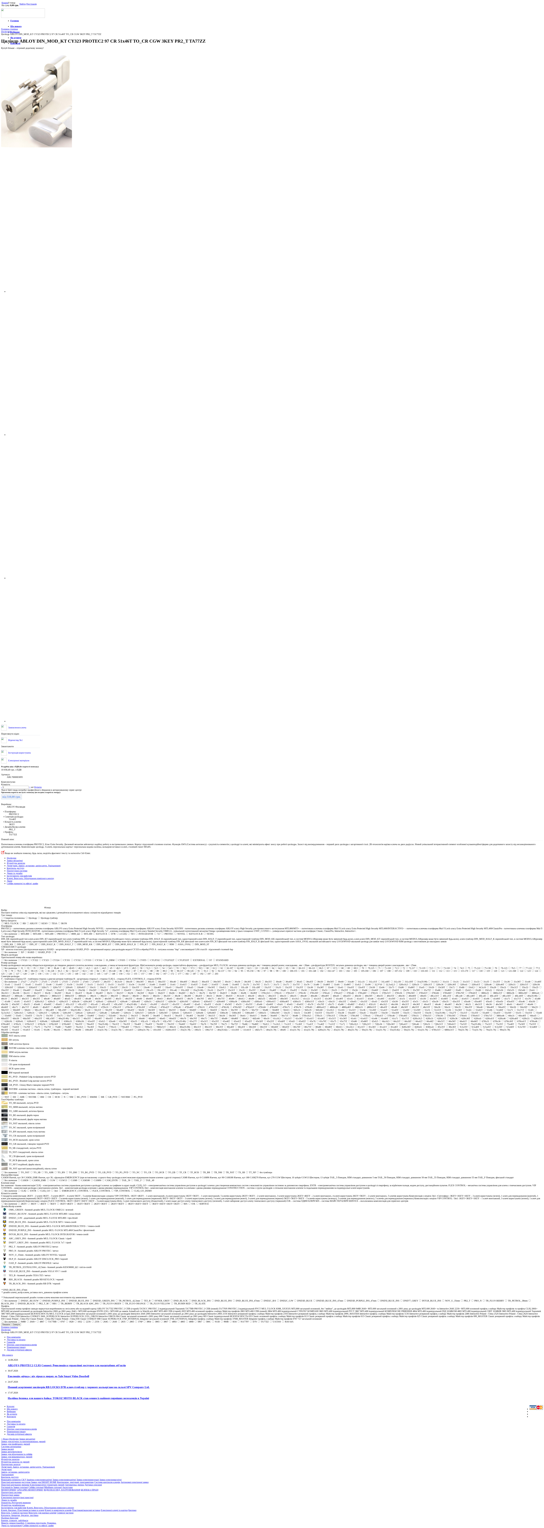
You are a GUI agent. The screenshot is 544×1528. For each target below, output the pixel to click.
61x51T (332, 1018)
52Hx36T (67, 1013)
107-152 (398, 971)
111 (433, 971)
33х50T (441, 987)
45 (111, 968)
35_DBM (110, 960)
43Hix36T (245, 1001)
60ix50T (27, 1018)
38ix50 (135, 996)
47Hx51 (201, 1007)
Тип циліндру (8, 936)
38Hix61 (82, 996)
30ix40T (183, 981)
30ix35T (162, 981)
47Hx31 (105, 1007)
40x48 (88, 998)
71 (379, 968)
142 (84, 974)
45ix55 (27, 1004)
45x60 (259, 1004)
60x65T (172, 1018)
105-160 (364, 971)
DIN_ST (33, 944)
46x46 (438, 1004)
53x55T (318, 1013)
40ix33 (283, 996)
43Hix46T (284, 1001)
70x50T (159, 1024)
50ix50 (513, 1007)
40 (64, 968)
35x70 (406, 990)
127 (17, 974)
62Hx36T (465, 1018)
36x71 (192, 993)
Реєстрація (31, 4)
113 (448, 971)
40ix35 (293, 996)
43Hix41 (258, 1001)
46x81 (36, 1007)
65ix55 (134, 1021)
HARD (31, 952)
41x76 (528, 998)
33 (28, 968)
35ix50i (81, 990)
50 (141, 968)
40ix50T (369, 996)
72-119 (422, 968)
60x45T (109, 1018)
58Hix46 (500, 1015)
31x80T (326, 984)
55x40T (485, 1013)
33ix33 (103, 987)
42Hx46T (135, 1001)
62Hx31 (429, 1018)
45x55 (239, 1004)
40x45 (67, 998)
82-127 (75, 971)
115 (455, 971)
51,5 (148, 968)
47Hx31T (116, 1007)
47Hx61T (250, 1007)
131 (47, 974)
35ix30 (493, 987)
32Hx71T (57, 987)
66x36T (408, 1021)
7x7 (159, 934)
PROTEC (168, 934)
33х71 (452, 987)
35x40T (272, 990)
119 (488, 971)
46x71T (25, 1007)
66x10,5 (385, 1021)
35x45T (293, 990)
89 (158, 971)
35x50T (314, 990)
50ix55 (535, 1007)
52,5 (156, 968)
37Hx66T (447, 993)
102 (321, 971)
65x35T (215, 1021)
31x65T (214, 984)
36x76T (212, 993)
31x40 (527, 981)
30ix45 (194, 981)
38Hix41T (5, 996)
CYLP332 (155, 960)
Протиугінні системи (17, 871)
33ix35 (125, 987)
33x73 (391, 987)
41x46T (380, 998)
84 (98, 971)
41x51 (402, 998)
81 (43, 971)
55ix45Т (373, 1013)
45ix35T (456, 1001)
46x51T (478, 1004)
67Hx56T (53, 1024)
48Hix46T (346, 1007)
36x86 (234, 993)
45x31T (164, 1004)
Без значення (11, 934)
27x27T (34, 981)
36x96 (243, 993)
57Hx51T (427, 1015)
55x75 (60, 1015)
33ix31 (93, 987)
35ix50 (71, 990)
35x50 (304, 990)
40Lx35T (447, 996)
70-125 (371, 968)
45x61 (280, 1004)
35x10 (210, 990)
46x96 (67, 1007)
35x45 (283, 990)
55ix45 (363, 1013)
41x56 (423, 998)
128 (25, 974)
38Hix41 (535, 993)
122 (521, 971)
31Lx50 (397, 981)
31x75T (296, 984)
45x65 (290, 1004)
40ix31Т (272, 996)
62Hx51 (526, 1018)
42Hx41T (111, 1001)
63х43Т (91, 1021)
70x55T (170, 1024)
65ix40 (112, 1021)
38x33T (167, 996)
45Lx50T (118, 1004)
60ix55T (38, 1018)
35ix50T (93, 990)
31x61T (183, 984)
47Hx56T (237, 1007)
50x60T (192, 1010)
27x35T (54, 981)
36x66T (182, 993)
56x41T (167, 1015)
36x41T (78, 993)
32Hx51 (512, 984)
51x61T (479, 1010)
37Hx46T (362, 993)
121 (502, 971)
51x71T (520, 1010)
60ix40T (522, 1015)
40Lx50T (506, 996)
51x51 (427, 1010)
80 (26, 971)
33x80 (401, 987)
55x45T (497, 1013)
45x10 (143, 1004)
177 (179, 974)
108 (389, 971)
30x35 (258, 981)
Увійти (22, 4)
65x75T (343, 1021)
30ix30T (140, 981)
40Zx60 (272, 998)
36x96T (253, 993)
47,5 (126, 968)
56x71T (284, 1015)
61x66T (384, 1018)
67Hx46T (5, 1024)
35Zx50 (499, 990)
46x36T (416, 1004)
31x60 (152, 984)
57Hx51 (415, 1015)
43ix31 (321, 1001)
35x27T (220, 990)
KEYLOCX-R (196, 934)
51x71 (510, 1010)
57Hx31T (330, 1015)
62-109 (240, 968)
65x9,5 (375, 1021)
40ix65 (423, 996)
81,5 (60, 971)
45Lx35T (82, 1004)
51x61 (469, 1010)
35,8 (41, 968)
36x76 (202, 993)
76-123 (504, 968)
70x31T (115, 1024)
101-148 (312, 971)
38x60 (219, 996)
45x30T (153, 1004)
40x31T (25, 998)
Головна (14, 21)
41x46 (370, 998)
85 (104, 971)
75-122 (477, 968)
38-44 (56, 968)
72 (404, 968)
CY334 (98, 960)
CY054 (132, 960)
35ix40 (16, 990)
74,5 (462, 968)
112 (440, 971)
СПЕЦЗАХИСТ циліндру (13, 947)
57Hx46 (391, 1015)
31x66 (225, 984)
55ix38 (341, 1013)
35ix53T (104, 990)
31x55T (121, 984)
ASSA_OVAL (184, 944)
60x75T (214, 1018)
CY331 (66, 960)
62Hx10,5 (417, 1018)
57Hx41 (367, 1015)
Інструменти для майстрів (19, 876)
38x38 (177, 996)
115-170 (464, 971)
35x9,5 (468, 990)
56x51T (211, 1015)
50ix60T (16, 1010)
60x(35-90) (64, 1018)
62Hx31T (441, 1018)
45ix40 (467, 1001)
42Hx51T (160, 1001)
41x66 (486, 998)
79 (12, 971)
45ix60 (37, 1004)
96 (258, 971)
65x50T (259, 1021)
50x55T (172, 1010)
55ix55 (406, 1013)
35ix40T (27, 990)
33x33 (278, 987)
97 (265, 971)
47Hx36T (141, 1007)
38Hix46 (18, 996)
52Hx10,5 (18, 1013)
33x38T (320, 987)
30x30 (237, 981)
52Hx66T (211, 1013)
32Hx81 (69, 987)
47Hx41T (165, 1007)
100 (284, 971)
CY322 (34, 960)
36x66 (172, 993)
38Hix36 (510, 993)
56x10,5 (123, 1015)
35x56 (355, 990)
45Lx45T (106, 1004)
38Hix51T (56, 996)
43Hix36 (233, 1001)
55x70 (39, 1015)
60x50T (120, 1018)
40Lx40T (470, 996)
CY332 (77, 960)
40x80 (231, 998)
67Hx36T (508, 1021)
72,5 (431, 968)
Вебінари (15, 32)
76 (496, 968)
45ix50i (4, 1004)
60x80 (224, 1018)
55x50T (508, 1013)
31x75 (286, 984)
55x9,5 (101, 1015)
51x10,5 (330, 1010)
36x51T (120, 993)
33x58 (372, 987)
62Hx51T (538, 1018)
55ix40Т (352, 1013)
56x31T (134, 1015)
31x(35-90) (422, 981)
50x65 (203, 1010)
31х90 (368, 984)
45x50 (218, 1004)
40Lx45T (494, 996)
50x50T (151, 1010)
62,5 (249, 968)
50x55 (162, 1010)
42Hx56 (172, 1001)
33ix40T (157, 987)
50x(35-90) (76, 1010)
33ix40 (146, 987)
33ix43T (179, 987)
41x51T (412, 998)
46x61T (519, 1004)
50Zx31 (296, 1010)
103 (340, 971)
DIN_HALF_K (48, 944)
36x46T (99, 993)
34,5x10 (482, 987)
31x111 (446, 981)
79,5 (19, 971)
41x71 (507, 998)
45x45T (207, 1004)
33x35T (299, 987)
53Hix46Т (249, 1013)
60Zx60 (256, 1018)
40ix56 (401, 996)
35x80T (447, 990)
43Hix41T (271, 1001)
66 (293, 968)
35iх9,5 (138, 990)
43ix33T (342, 1001)
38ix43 (125, 996)
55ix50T (395, 1013)
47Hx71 (286, 1007)
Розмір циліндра (9, 963)
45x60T (269, 1004)
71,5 (397, 968)
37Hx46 (350, 993)
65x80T (364, 1021)
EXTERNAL (199, 960)
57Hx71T (488, 1015)
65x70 (312, 1021)
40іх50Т (284, 998)
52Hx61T (187, 1013)
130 (39, 974)
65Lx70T (167, 1021)
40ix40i (314, 996)
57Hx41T (379, 1015)
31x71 (266, 984)
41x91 (17, 1001)
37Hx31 (278, 993)
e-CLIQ (123, 934)
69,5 (356, 968)
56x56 (222, 1015)
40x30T (14, 998)
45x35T (175, 1004)
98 (271, 971)
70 (363, 968)
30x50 (320, 981)
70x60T (181, 1024)
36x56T (140, 993)
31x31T (466, 981)
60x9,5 (245, 1018)
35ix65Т (127, 990)
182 (187, 974)
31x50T (79, 984)
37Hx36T (314, 993)
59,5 (200, 968)
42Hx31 (51, 1001)
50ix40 (479, 1007)
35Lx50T (185, 990)
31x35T (496, 981)
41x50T (392, 998)
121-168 (512, 971)
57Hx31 (318, 1015)
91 (199, 971)
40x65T (179, 998)
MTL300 (88, 934)
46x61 (509, 1004)
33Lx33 (233, 987)
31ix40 (351, 981)
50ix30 (437, 1007)
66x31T (396, 1021)
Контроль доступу (15, 868)
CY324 (56, 960)
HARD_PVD (44, 952)
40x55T (128, 998)
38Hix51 (44, 996)
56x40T (156, 1015)
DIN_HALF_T (66, 944)
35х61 (532, 990)
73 (438, 968)
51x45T (395, 1010)
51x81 (531, 1010)
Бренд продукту (9, 920)
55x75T (70, 1015)
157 (142, 974)
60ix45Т (5, 1018)
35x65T (395, 990)
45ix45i (499, 1001)
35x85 (458, 990)
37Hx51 (374, 993)
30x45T (309, 981)
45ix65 (59, 1004)
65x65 (292, 1021)
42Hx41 (99, 1001)
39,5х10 (240, 996)
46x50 (458, 1004)
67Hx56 (41, 1024)
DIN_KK (9, 944)
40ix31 (261, 996)
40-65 (71, 968)
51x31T (352, 1010)
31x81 (337, 984)
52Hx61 (175, 1013)
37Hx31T (290, 993)
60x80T (234, 1018)
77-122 (528, 968)
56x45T (178, 1015)
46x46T (448, 1004)
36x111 (26, 993)
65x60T (281, 1021)
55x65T (28, 1015)
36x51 (109, 993)
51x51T (437, 1010)
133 (61, 974)
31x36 (507, 981)
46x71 (15, 1007)
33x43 (340, 987)
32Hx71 (45, 987)
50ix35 (457, 1007)
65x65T (302, 1021)
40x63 (160, 998)
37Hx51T (386, 993)
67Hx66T (66, 1024)
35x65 (385, 990)
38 (48, 968)
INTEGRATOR (146, 934)
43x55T (384, 1001)
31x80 (316, 984)
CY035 (121, 960)
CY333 (88, 960)
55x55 (518, 1013)
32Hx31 (415, 984)
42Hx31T (63, 1001)
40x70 (190, 998)
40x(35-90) (532, 996)
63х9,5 (102, 1021)
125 (3, 974)
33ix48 (200, 987)
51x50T (417, 1010)
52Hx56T (163, 1013)
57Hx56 (439, 1015)
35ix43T (38, 990)
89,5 (165, 971)
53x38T (307, 1013)
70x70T (213, 1024)
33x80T (411, 987)
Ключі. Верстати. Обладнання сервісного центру (30, 878)
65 (287, 968)
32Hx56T (9, 987)
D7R (113, 934)
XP (22, 952)
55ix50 (384, 1013)
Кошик (5, 3)
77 (520, 968)
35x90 (478, 990)
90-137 (180, 971)
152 (128, 974)
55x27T (452, 1013)
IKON (64, 923)
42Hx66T (220, 1001)
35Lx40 (173, 990)
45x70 (310, 1004)
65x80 (354, 1021)
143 (91, 974)
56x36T (145, 1015)
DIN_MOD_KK (85, 944)
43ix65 (353, 1001)
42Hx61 (196, 1001)
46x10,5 (383, 1004)
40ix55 (380, 996)
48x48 (394, 1007)
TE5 (133, 934)
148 (113, 974)
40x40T (57, 998)
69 (349, 968)
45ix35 (445, 1001)
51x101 (341, 1010)
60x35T (87, 1018)
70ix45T (90, 1024)
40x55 (118, 998)
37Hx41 (326, 993)
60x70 (183, 1018)
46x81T (46, 1007)
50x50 (141, 1010)
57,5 (193, 968)
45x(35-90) (132, 1004)
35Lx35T (161, 990)
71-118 (387, 968)
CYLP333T (183, 960)
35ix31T (514, 987)
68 (342, 968)
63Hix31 (68, 1021)
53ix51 (297, 1013)
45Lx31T (70, 1004)
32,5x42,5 (390, 984)
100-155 (293, 971)
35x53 (324, 990)
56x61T (253, 1015)
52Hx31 (31, 1013)
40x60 (139, 998)
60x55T (131, 1018)
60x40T (98, 1018)
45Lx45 (94, 1004)
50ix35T (468, 1007)
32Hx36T (451, 984)
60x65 (162, 1018)
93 (229, 971)
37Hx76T (460, 993)
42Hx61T (208, 1001)
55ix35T (330, 1013)
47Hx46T (189, 1007)
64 (273, 968)
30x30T (247, 981)
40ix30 (251, 996)
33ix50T (211, 987)
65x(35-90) (181, 1021)
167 (165, 974)
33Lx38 (244, 987)
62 (222, 968)
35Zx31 (488, 990)
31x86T (347, 984)
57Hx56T (451, 1015)
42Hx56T (184, 1001)
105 (355, 971)
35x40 (262, 990)
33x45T (361, 987)
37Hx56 (398, 993)
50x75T (255, 1010)
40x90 (251, 998)
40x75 (211, 998)
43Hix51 (297, 1001)
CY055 (143, 960)
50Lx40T (50, 1010)
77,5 (538, 968)
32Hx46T (500, 984)
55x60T (8, 1015)
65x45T (248, 1021)
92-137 (221, 971)
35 (34, 968)
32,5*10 (378, 984)
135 (69, 974)
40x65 (169, 998)
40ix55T (390, 996)
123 (529, 971)
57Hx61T (475, 1015)
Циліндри (11, 858)
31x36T (517, 981)
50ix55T (5, 1010)
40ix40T (325, 996)
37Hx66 (435, 993)
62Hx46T (514, 1018)
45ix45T (511, 1001)
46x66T (4, 1007)
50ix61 (27, 1010)
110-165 (424, 971)
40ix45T (347, 996)
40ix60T (412, 996)
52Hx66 (199, 1013)
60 (207, 968)
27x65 (86, 981)
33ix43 (168, 987)
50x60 (182, 1010)
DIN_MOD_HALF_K (125, 944)
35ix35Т (5, 990)
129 (32, 974)
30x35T (268, 981)
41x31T (317, 998)
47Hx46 (177, 1007)
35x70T (416, 990)
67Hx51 (17, 1024)
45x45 (197, 1004)
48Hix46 (334, 1007)
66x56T (452, 1021)
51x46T (406, 1010)
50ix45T (502, 1007)
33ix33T (114, 987)
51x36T (372, 1010)
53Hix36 (224, 1013)
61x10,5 (277, 1018)
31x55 (111, 984)
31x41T (17, 984)
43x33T (363, 1001)
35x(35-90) (198, 990)
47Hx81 (309, 1007)
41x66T (496, 998)
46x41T (427, 1004)
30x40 (278, 981)
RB (24, 923)
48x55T (415, 1007)
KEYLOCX (101, 934)
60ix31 (511, 1015)
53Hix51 (262, 1013)
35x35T (252, 990)
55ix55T (417, 1013)
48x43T (383, 1007)
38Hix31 (485, 993)
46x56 (489, 1004)
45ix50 (532, 1001)
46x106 (394, 1004)
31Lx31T (373, 981)
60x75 (204, 1018)
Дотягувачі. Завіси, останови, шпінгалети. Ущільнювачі (33, 865)
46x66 (530, 1004)
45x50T (228, 1004)
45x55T (249, 1004)
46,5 (118, 968)
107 (381, 971)
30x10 (227, 981)
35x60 (364, 990)
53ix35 (287, 1013)
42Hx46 (124, 1001)
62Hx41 (478, 1018)
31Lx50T (409, 981)
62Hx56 (8, 1021)
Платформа (6, 926)
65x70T (323, 1021)
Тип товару (6, 915)
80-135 (34, 971)
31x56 (131, 984)
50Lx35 (38, 1010)
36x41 (68, 993)
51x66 (489, 1010)
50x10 (87, 1010)
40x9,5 (241, 998)
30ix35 (151, 981)
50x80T (275, 1010)
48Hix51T (371, 1007)
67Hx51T (29, 1024)
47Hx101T (92, 1007)
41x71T (517, 998)
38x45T (198, 996)
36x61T (161, 993)
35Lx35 (149, 990)
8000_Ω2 (75, 934)
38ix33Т (114, 996)
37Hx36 (302, 993)
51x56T (458, 1010)
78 (6, 971)
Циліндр (33, 918)
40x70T (200, 998)
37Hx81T (472, 993)
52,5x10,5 (5, 1013)
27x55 (65, 981)
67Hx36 (497, 1021)
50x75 (244, 1010)
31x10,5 (435, 981)
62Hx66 (43, 1021)
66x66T (474, 1021)
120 (495, 971)
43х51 (415, 1001)
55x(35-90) (440, 1013)
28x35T (107, 981)
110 (415, 971)
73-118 (446, 968)
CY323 (45, 960)
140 (76, 974)
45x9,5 (362, 1004)
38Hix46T (31, 996)
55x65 (18, 1015)
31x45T (38, 984)
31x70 (246, 984)
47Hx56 (225, 1007)
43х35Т (405, 1001)
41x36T (328, 998)
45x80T (351, 1004)
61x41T (310, 1018)
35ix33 (525, 987)
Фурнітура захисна (16, 863)
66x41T (419, 1021)
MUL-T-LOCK (12, 923)
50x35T (108, 1010)
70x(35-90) (103, 1024)
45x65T (300, 1004)
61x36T (299, 1018)
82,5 (85, 971)
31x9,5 (358, 984)
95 (242, 971)
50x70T (234, 1010)
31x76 (306, 984)
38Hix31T (497, 993)
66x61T (463, 1021)
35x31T (231, 990)
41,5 (88, 968)
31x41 (7, 984)
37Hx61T (423, 993)
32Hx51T (524, 984)
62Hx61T (31, 1021)
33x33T (288, 987)
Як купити (15, 38)
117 (473, 971)
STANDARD (222, 960)
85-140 (112, 971)
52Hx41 (79, 1013)
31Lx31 (361, 981)
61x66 (374, 1018)
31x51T (100, 984)
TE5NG (210, 934)
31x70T (256, 984)
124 (536, 971)
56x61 (243, 1015)
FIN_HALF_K (159, 944)
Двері (9, 881)
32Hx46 (488, 984)
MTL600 (37, 934)
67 (328, 968)
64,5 (280, 968)
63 (256, 968)
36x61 (151, 993)
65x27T (193, 1021)
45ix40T (478, 1001)
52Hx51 (127, 1013)
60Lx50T (50, 1018)
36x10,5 (4, 993)
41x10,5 (295, 998)
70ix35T (78, 1024)
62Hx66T (55, 1021)
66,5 (321, 968)
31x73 (276, 984)
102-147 (331, 971)
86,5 (128, 971)
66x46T (430, 1021)
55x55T (528, 1013)
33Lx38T (256, 987)
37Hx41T (338, 993)
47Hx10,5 (78, 1007)
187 (194, 974)
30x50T (330, 981)
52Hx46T (115, 1013)
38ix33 (103, 996)
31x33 (476, 981)
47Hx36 (129, 1007)
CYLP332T (169, 960)
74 (455, 968)
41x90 (7, 1001)
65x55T (270, 1021)
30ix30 (129, 981)
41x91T (27, 1001)
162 (157, 974)
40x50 (98, 998)
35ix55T (116, 990)
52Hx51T (139, 1013)
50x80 (265, 1010)
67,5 (335, 968)
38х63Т (229, 996)
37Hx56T (410, 993)
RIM (172, 944)
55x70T (49, 1015)
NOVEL (181, 934)
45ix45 (489, 1001)
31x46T (59, 984)
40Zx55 (261, 998)
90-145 (190, 971)
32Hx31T (427, 984)
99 (277, 971)
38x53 (209, 996)
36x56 (130, 993)
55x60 (539, 1013)
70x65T (192, 1024)
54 (163, 968)
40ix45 (336, 996)
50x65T (213, 1010)
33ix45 (190, 987)
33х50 (431, 987)
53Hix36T (236, 1013)
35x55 (334, 990)
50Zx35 (308, 1010)
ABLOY (34, 923)
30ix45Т (205, 981)
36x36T (57, 993)
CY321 (24, 960)
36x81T (223, 993)
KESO (45, 923)
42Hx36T (87, 1001)
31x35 (486, 981)
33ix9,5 (222, 987)
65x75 (333, 1021)
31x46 (49, 984)
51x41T (383, 1010)
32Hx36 (439, 984)
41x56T (433, 998)
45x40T (187, 1004)
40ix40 (303, 996)
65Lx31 (144, 1021)
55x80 (80, 1015)
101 (303, 971)
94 (236, 971)
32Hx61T (33, 987)
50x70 (224, 1010)
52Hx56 (151, 1013)
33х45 (421, 987)
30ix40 (173, 981)
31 (22, 968)
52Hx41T (91, 1013)
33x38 (310, 987)
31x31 (456, 981)
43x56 (395, 1001)
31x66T (235, 984)
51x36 (362, 1010)
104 (348, 971)
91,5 (206, 971)
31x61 (173, 984)
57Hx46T (403, 1015)
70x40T (137, 1024)
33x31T (267, 987)
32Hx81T (81, 987)
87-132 (143, 971)
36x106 (15, 993)
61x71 (395, 1018)
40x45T (77, 998)
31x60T (162, 984)
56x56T (232, 1015)
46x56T (499, 1004)
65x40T (226, 1021)
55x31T (463, 1013)
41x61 (455, 998)
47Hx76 (297, 1007)
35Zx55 (510, 990)
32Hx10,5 (403, 984)
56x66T (273, 1015)
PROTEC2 (62, 934)
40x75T (221, 998)
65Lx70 (155, 1021)
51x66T (499, 1010)
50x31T (97, 1010)
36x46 (89, 993)
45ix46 (521, 1001)
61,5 (215, 968)
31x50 (69, 984)
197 (209, 974)
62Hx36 (453, 1018)
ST (210, 960)
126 (10, 974)
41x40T (339, 998)
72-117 (412, 968)
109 (407, 971)
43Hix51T (309, 1001)
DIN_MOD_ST (202, 944)
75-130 (487, 968)
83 (92, 971)
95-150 (250, 971)
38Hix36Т (523, 993)
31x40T (537, 981)
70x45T (148, 1024)
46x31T (405, 1004)
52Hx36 (55, 1013)
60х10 (266, 1018)
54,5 (170, 968)
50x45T (130, 1010)
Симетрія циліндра (10, 976)
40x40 (47, 998)
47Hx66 (262, 1007)
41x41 (350, 998)
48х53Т (426, 1007)
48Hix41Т (321, 1007)
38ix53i (156, 996)
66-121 (312, 968)
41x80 (537, 998)
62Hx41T (489, 1018)
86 (121, 971)
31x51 (90, 984)
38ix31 (93, 996)
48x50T (404, 1007)
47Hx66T (274, 1007)
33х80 (461, 987)
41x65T (476, 998)
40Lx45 (482, 996)
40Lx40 (458, 996)
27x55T (75, 981)
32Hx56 (536, 984)
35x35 (242, 990)
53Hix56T (275, 1013)
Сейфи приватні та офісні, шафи (22, 883)
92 (213, 971)
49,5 (134, 968)
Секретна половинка (15, 918)
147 (106, 974)
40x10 (4, 998)
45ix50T (16, 1004)
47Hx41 (153, 1007)
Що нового (16, 26)
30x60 (341, 981)
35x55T (344, 990)
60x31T (76, 1018)
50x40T (119, 1010)
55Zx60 (112, 1015)
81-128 (51, 971)
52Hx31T (43, 1013)
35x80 (437, 990)
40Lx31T (434, 996)
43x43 (374, 1001)
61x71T (405, 1018)
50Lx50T (62, 1010)
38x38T (187, 996)
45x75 (331, 1004)
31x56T (141, 984)
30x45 (299, 981)
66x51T (441, 1021)
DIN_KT (21, 944)
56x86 (295, 1015)
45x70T (320, 1004)
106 (374, 971)
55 (177, 968)
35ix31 (503, 987)
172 (172, 974)
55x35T (474, 1013)
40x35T (36, 998)
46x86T (57, 1007)
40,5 (80, 968)
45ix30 (435, 1001)
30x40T (289, 981)
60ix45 (533, 1015)
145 (98, 974)
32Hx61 (21, 987)
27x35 (44, 981)
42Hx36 (75, 1001)
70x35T (126, 1024)
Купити (38, 787)
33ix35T (135, 987)
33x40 (330, 987)
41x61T (465, 998)
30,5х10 (118, 981)
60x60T (152, 1018)
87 (135, 971)
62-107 (230, 968)
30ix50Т (217, 981)
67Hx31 (485, 1021)
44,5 (104, 968)
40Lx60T (519, 996)
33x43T (350, 987)
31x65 (204, 984)
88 (151, 971)
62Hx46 (502, 1018)
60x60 (142, 1018)
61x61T (364, 1018)
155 (135, 974)
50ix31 (447, 1007)
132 (54, 974)
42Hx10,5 (39, 1001)
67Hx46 (533, 1021)
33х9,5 (471, 987)
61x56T (343, 1018)
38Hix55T (69, 996)
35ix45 (49, 990)
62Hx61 (19, 1021)
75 (469, 968)
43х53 (425, 1001)
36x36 (47, 993)
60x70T (193, 1018)
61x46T (321, 1018)
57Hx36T (354, 1015)
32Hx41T (475, 984)
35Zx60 (521, 990)
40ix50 (358, 996)
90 (172, 971)
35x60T (374, 990)
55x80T (90, 1015)
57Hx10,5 (306, 1015)
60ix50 (16, 1018)
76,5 (513, 968)
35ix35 (535, 987)
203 (216, 974)
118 (481, 971)
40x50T (108, 998)
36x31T (37, 993)
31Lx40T (385, 981)
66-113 (302, 968)
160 (150, 974)
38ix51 (146, 996)
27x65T (96, 981)
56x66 (263, 1015)
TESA (54, 923)
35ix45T (60, 990)
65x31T (204, 1021)
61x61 (354, 1018)
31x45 (28, 984)
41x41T (360, 998)
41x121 (306, 998)
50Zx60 (319, 1010)
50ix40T (490, 1007)
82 (67, 971)
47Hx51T (213, 1007)
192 (201, 974)
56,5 (185, 968)
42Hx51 (148, 1001)
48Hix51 (359, 1007)
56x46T (189, 1015)
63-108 (265, 968)
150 (120, 974)
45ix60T (48, 1004)
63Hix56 (80, 1021)
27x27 (23, 981)
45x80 (341, 1004)
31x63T (194, 984)
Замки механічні (15, 860)
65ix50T (123, 1021)
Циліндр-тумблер (49, 918)
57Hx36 (343, 1015)
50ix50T (524, 1007)
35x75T (427, 990)
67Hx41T (521, 1021)
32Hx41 (464, 984)
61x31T (288, 1018)
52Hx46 (103, 1013)
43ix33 (331, 1001)
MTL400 (49, 934)
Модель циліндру (9, 955)
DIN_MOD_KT (103, 944)
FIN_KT (144, 944)
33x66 (381, 987)
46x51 (468, 1004)
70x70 (203, 1024)
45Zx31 (372, 1004)
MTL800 (25, 934)
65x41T (237, 1021)
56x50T (200, 1015)
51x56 (448, 1010)
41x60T (444, 998)
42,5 (96, 968)
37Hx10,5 (265, 993)
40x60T (149, 998)
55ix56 (428, 1013)
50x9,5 (286, 1010)
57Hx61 (463, 1015)
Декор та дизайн (15, 873)
